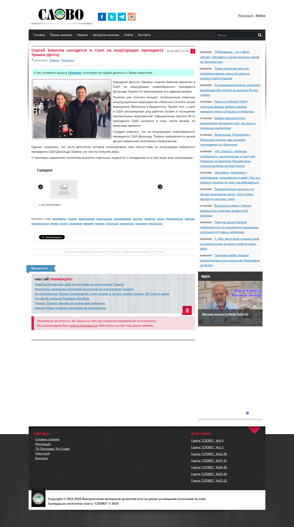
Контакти (144, 35)
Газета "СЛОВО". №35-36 (209, 467)
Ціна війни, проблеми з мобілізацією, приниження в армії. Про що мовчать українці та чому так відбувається (230, 177)
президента (59, 219)
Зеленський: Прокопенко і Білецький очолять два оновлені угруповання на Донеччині (225, 139)
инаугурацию (104, 219)
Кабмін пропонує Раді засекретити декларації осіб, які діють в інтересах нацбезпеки (227, 123)
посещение (75, 223)
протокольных (40, 223)
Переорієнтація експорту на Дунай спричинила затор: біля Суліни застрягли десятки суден (227, 194)
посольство (155, 223)
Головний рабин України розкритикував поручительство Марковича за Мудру (230, 260)
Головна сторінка (47, 439)
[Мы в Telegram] (123, 17)
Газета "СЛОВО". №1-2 (207, 447)
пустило (100, 223)
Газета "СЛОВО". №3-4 (207, 440)
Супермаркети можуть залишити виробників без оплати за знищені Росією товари (230, 90)
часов (160, 219)
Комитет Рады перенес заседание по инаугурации (70, 308)
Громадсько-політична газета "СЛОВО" (61, 14)
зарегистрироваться (83, 325)
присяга (137, 219)
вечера (54, 223)
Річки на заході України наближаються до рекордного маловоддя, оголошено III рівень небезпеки (229, 227)
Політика (68, 60)
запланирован (122, 219)
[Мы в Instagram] (133, 17)
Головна (39, 35)
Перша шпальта (61, 35)
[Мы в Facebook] (103, 17)
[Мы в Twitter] (113, 17)
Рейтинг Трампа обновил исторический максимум (70, 303)
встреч (64, 223)
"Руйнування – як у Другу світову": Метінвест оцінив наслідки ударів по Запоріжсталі (229, 56)
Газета (128, 35)
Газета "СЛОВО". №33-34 (209, 474)
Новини (82, 35)
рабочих (190, 219)
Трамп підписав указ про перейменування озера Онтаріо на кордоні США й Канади (225, 73)
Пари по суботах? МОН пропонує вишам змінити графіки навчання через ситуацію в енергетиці (227, 106)
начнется (149, 219)
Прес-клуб (42, 453)
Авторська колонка (106, 35)
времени (89, 223)
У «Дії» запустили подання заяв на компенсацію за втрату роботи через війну (229, 243)
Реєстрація (245, 15)
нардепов (141, 223)
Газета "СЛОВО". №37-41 (209, 460)
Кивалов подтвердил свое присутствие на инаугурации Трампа (79, 284)
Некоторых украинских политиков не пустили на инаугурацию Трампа (84, 289)
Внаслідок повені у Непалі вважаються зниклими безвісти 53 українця (225, 210)
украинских (127, 223)
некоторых (112, 223)
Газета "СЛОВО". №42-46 (209, 454)
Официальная (174, 219)
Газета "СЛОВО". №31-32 (209, 480)
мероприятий (86, 219)
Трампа (72, 219)
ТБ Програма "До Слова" (52, 448)
